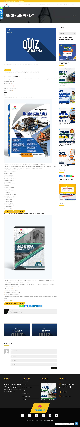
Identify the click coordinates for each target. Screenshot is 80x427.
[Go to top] (40, 408)
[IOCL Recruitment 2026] (67, 157)
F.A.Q (53, 5)
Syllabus (59, 5)
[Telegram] (31, 306)
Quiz (49, 5)
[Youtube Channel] (73, 176)
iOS (5, 94)
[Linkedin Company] (67, 176)
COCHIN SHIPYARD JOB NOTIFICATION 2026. (66, 124)
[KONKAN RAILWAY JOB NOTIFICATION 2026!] (67, 75)
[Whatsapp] (21, 306)
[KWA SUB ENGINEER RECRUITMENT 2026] (67, 95)
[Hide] (0, 20)
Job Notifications (28, 5)
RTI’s (73, 5)
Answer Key (42, 5)
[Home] (7, 4)
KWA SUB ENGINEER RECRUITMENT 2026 (67, 103)
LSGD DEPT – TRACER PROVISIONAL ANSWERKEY (66, 145)
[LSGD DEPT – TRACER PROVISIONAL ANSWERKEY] (67, 136)
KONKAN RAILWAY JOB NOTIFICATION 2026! (67, 83)
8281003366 (64, 391)
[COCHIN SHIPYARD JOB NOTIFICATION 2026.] (67, 115)
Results (20, 5)
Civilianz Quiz (27, 396)
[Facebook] (26, 306)
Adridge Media (50, 420)
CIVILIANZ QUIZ (7, 64)
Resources (66, 5)
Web (5, 95)
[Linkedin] (35, 306)
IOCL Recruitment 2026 (64, 165)
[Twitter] (40, 306)
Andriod (5, 92)
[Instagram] (65, 176)
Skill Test (17, 76)
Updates (13, 5)
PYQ (36, 5)
